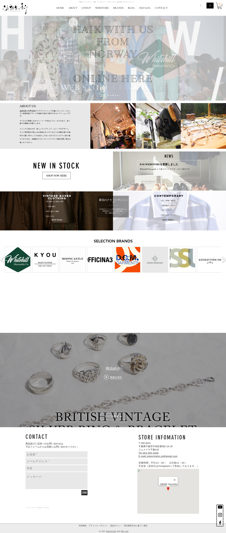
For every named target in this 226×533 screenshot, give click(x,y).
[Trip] (113, 95)
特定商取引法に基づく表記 (135, 526)
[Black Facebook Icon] (220, 522)
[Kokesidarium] (115, 95)
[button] (219, 6)
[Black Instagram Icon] (220, 514)
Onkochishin (111, 531)
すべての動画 (111, 416)
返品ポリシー (116, 526)
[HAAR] (110, 95)
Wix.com (124, 531)
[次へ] (211, 58)
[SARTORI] (108, 95)
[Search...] (210, 5)
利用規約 (83, 526)
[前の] (14, 58)
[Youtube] (220, 507)
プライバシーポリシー (98, 526)
